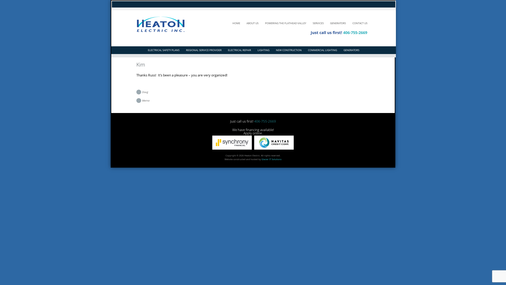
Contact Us (359, 23)
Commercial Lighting (322, 50)
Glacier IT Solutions (271, 159)
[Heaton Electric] (166, 24)
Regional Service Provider (204, 50)
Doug (145, 92)
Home (236, 23)
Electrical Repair (239, 50)
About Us (252, 23)
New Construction (289, 50)
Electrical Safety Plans (163, 50)
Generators (338, 23)
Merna (145, 100)
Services (318, 23)
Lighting (263, 50)
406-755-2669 (355, 32)
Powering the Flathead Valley (285, 23)
